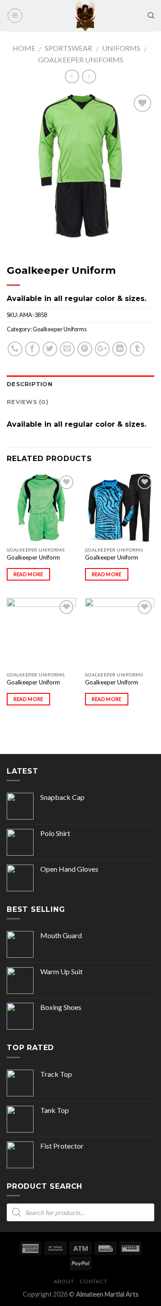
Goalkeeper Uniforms (80, 59)
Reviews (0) (27, 402)
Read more (28, 574)
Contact (93, 1281)
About (64, 1281)
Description (29, 384)
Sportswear (68, 48)
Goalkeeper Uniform (33, 557)
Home (24, 48)
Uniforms (121, 48)
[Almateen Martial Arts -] (85, 15)
